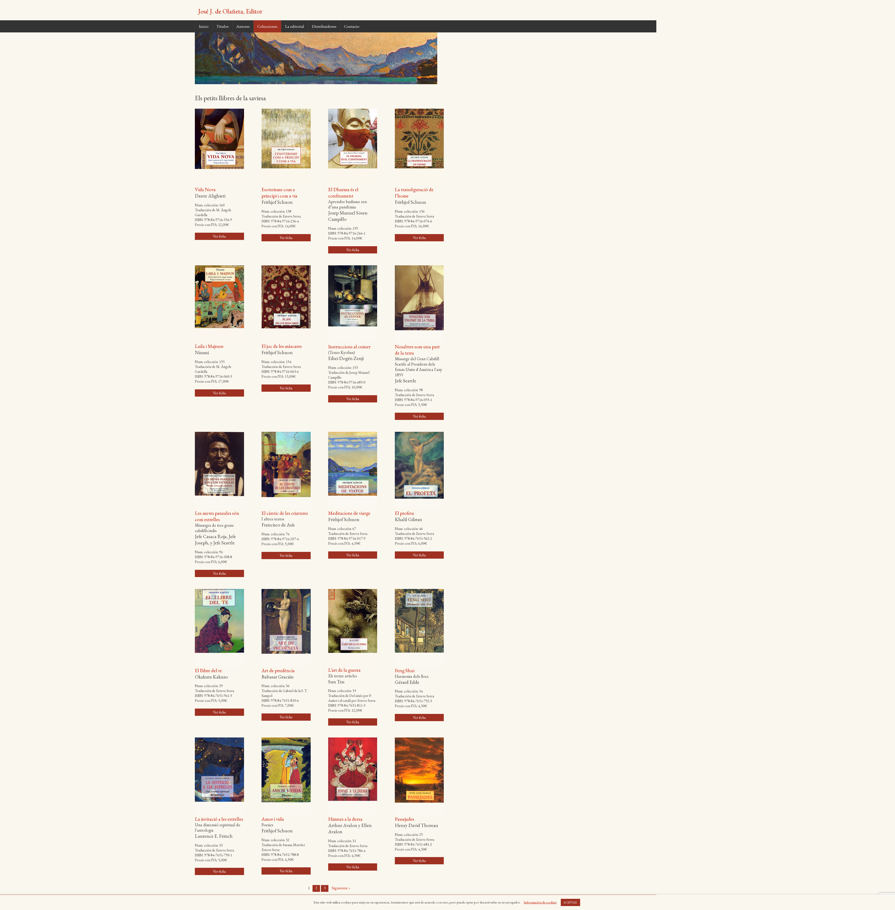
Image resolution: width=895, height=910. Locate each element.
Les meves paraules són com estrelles (217, 516)
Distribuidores (324, 26)
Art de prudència (278, 670)
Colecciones (267, 26)
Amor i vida (273, 819)
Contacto (351, 26)
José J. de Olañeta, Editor (230, 11)
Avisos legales (320, 898)
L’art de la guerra (344, 670)
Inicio (204, 26)
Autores (243, 26)
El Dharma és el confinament (343, 192)
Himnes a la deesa (345, 819)
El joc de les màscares (282, 346)
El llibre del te (208, 670)
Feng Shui (404, 670)
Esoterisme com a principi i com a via (279, 192)
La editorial (294, 26)
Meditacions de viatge (349, 513)
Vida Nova (205, 189)
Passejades (404, 819)
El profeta (404, 513)
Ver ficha (219, 236)
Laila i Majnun (209, 346)
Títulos (222, 26)
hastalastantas (645, 908)
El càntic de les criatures (285, 513)
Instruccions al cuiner (349, 346)
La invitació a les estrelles (219, 819)
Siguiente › (341, 887)
